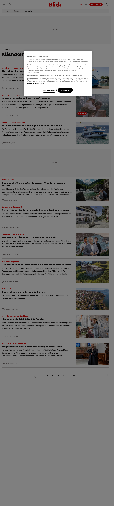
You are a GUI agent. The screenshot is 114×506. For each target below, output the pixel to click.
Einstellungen (49, 90)
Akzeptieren (65, 90)
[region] (58, 73)
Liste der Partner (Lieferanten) (36, 83)
